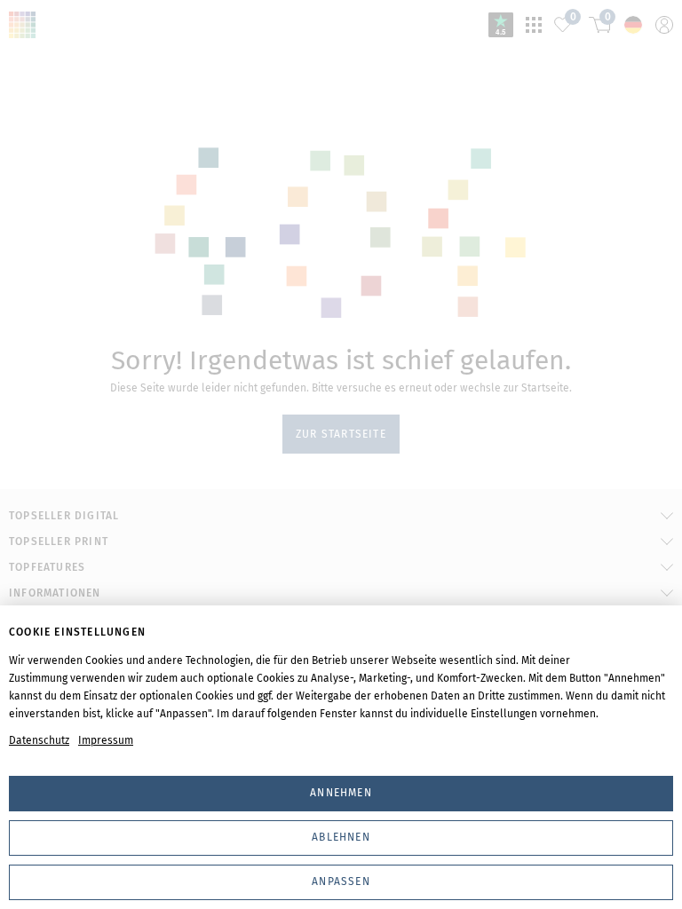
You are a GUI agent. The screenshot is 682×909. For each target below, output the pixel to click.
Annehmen (341, 792)
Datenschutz (39, 740)
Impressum (105, 740)
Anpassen (341, 881)
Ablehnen (341, 837)
